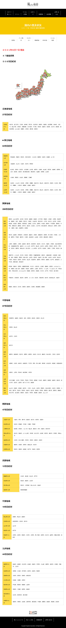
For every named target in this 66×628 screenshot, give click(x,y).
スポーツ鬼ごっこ (9, 13)
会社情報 (49, 14)
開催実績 (37, 40)
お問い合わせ (56, 13)
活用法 (13, 40)
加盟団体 (41, 14)
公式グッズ (33, 13)
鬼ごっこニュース (18, 620)
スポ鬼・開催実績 (30, 28)
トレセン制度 (52, 39)
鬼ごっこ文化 (29, 620)
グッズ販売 (21, 39)
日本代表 (45, 40)
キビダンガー (29, 39)
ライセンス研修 (25, 13)
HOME (23, 28)
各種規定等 (39, 620)
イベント (17, 14)
